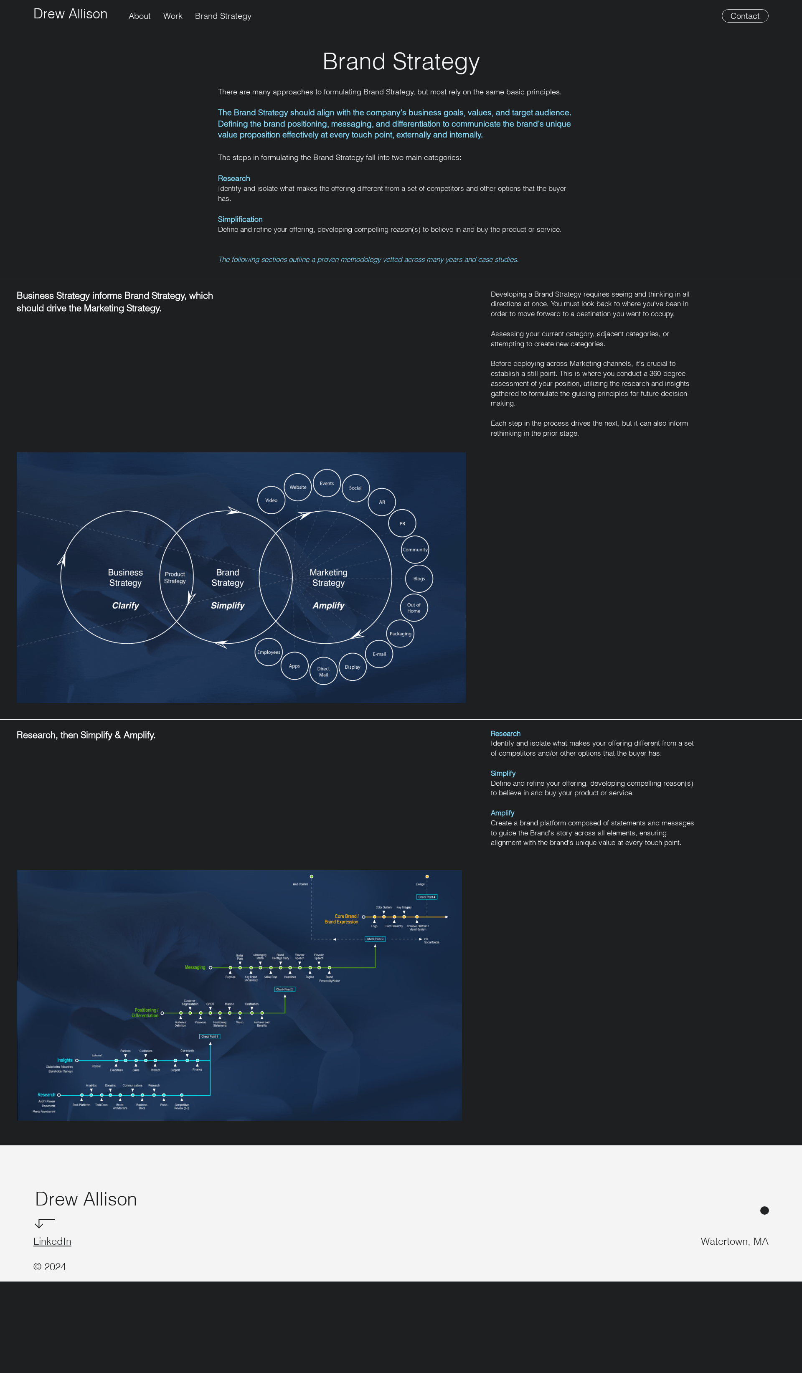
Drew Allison (70, 13)
